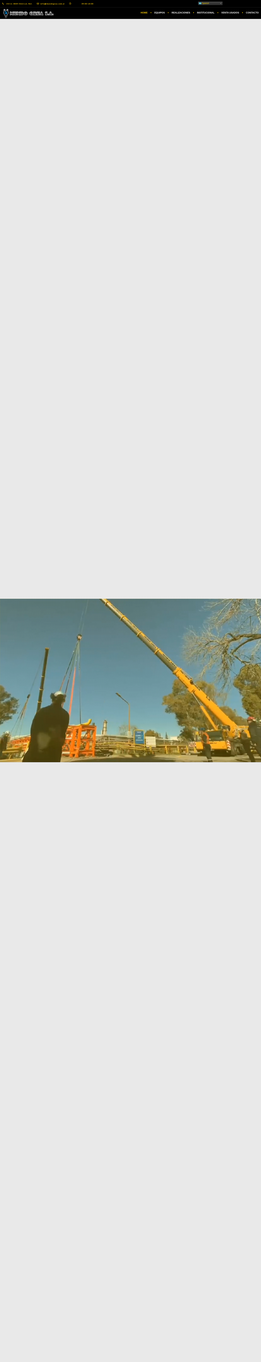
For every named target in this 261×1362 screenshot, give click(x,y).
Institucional (205, 12)
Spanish (205, 3)
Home (144, 12)
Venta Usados (230, 12)
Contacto (252, 12)
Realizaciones (181, 12)
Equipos (159, 12)
